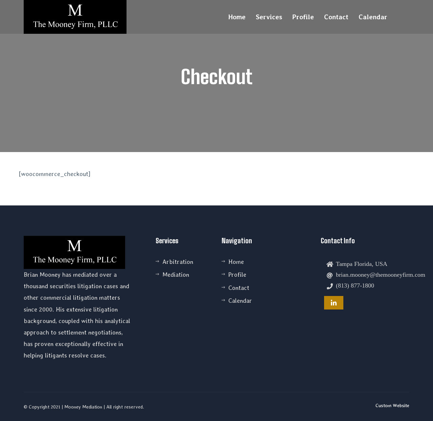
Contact (336, 17)
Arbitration (177, 261)
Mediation (175, 274)
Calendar (373, 17)
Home (237, 17)
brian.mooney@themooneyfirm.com (380, 274)
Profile (303, 17)
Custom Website (392, 405)
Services (269, 17)
